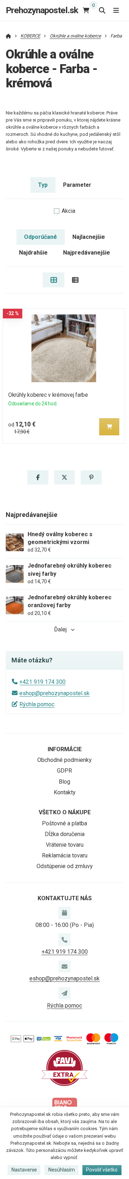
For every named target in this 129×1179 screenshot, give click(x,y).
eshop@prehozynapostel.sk (54, 693)
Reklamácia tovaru (64, 855)
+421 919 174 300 (42, 681)
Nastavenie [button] (24, 1170)
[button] (109, 426)
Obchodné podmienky (64, 760)
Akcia (68, 210)
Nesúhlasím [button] (61, 1170)
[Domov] (8, 36)
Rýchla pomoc (36, 704)
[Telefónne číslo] (64, 939)
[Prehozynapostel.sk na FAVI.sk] (64, 1067)
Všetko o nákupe (65, 812)
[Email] (64, 966)
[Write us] (64, 993)
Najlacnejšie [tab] (88, 237)
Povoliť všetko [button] (102, 1170)
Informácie (65, 749)
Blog (64, 781)
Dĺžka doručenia (65, 834)
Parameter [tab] (77, 184)
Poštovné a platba (64, 823)
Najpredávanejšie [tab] (86, 252)
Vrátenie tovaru (64, 844)
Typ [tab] (43, 184)
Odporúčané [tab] (40, 237)
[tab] (53, 279)
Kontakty (65, 792)
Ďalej (60, 629)
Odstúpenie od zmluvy (65, 866)
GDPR (64, 770)
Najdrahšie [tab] (33, 252)
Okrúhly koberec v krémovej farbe (48, 394)
